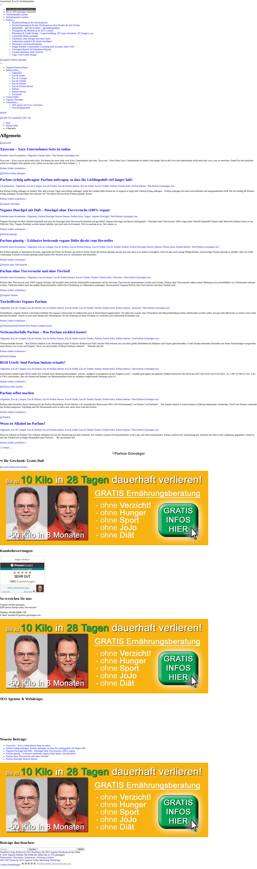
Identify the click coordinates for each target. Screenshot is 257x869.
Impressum (30, 857)
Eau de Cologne (34, 186)
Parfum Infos (44, 155)
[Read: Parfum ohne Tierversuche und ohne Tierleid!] (13, 264)
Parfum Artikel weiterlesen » (13, 168)
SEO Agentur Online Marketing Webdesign (39, 860)
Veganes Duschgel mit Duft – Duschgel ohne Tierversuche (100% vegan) (55, 210)
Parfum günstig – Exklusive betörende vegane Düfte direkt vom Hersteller (56, 240)
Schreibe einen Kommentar (13, 155)
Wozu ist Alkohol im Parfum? (22, 423)
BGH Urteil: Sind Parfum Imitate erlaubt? (32, 362)
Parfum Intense (139, 186)
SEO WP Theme (8, 860)
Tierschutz (117, 277)
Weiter (8, 447)
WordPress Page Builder (11, 852)
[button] (128, 112)
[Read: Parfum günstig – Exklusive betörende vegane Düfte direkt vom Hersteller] (8, 234)
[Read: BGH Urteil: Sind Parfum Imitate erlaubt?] (8, 356)
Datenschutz (6, 857)
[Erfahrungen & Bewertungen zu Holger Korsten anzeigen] (22, 592)
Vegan (87, 216)
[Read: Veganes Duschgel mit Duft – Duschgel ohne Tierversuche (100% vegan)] (9, 204)
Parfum (113, 186)
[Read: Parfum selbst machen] (11, 386)
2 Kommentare (7, 186)
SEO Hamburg (33, 852)
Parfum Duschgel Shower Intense (54, 216)
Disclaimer (18, 857)
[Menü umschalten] (14, 20)
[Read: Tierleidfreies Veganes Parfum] (9, 295)
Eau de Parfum (50, 186)
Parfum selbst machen (17, 393)
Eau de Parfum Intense (68, 186)
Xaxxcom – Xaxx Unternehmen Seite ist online (35, 149)
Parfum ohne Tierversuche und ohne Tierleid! (35, 271)
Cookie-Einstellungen (10, 864)
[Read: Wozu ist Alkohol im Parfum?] (5, 417)
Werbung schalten (45, 857)
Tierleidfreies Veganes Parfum (23, 302)
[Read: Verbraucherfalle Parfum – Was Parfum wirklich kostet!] (26, 325)
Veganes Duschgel (100, 216)
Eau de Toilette (102, 186)
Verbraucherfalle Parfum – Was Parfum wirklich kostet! (43, 332)
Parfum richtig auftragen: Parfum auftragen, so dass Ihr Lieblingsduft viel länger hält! (66, 180)
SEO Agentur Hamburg (56, 852)
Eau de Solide (87, 186)
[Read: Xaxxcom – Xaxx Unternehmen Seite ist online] (5, 143)
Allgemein (32, 155)
